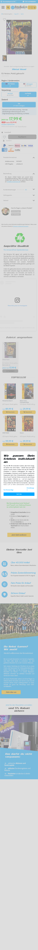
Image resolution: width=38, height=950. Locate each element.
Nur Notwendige (8, 490)
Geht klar (19, 494)
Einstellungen (30, 489)
